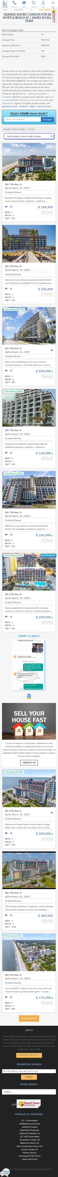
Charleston (24, 100)
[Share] (11, 207)
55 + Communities (30, 1120)
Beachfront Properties (29, 1130)
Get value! (47, 119)
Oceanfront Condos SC (29, 1140)
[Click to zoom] (29, 666)
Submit (29, 1077)
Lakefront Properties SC (29, 1133)
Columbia (34, 100)
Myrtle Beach (8, 103)
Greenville (43, 100)
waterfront (32, 94)
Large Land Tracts (30, 1159)
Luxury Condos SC (29, 1149)
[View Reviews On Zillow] (29, 697)
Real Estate (18, 10)
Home (5, 10)
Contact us (29, 762)
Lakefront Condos (29, 1127)
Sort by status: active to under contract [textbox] (24, 136)
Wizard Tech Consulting (24, 1169)
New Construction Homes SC (30, 1146)
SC (31, 10)
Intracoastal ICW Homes (30, 1156)
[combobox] (29, 136)
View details (47, 212)
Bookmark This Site (29, 1055)
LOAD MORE (29, 1018)
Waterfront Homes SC (29, 1143)
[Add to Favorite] (6, 207)
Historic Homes (30, 1153)
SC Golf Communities (29, 1136)
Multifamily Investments (29, 1124)
